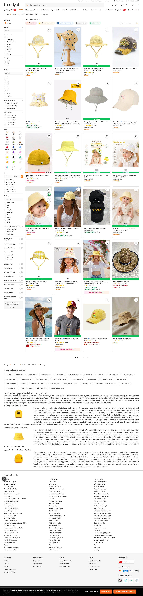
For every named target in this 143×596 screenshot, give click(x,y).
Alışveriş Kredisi (37, 564)
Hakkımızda (108, 1)
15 (83, 358)
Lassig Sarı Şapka (9, 511)
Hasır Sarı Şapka (9, 491)
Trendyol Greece (54, 540)
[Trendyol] (11, 5)
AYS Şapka (97, 525)
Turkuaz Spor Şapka (55, 501)
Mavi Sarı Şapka (10, 388)
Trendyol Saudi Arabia (101, 540)
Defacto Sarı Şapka (100, 503)
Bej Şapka (97, 530)
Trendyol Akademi (64, 567)
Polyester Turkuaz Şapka (12, 494)
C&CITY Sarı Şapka (10, 516)
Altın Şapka (52, 511)
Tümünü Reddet (105, 591)
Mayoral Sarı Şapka (53, 383)
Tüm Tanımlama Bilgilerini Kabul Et (124, 591)
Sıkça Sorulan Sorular (95, 561)
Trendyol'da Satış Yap (96, 1)
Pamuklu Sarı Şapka (41, 379)
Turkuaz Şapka (124, 383)
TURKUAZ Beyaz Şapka (101, 494)
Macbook (97, 547)
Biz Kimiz (6, 561)
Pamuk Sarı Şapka (11, 379)
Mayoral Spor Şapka (10, 535)
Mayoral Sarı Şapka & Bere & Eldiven (15, 523)
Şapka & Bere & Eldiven (26, 14)
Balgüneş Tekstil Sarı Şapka (58, 496)
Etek (50, 545)
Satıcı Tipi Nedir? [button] (16, 226)
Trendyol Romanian (10, 540)
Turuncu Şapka (86, 383)
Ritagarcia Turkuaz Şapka (102, 511)
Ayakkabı (97, 545)
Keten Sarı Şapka (26, 379)
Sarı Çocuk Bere (41, 388)
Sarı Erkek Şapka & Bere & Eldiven (15, 499)
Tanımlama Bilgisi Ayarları (90, 591)
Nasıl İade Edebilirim (94, 567)
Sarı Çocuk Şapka (11, 383)
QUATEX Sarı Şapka (10, 503)
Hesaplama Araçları (10, 550)
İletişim (6, 567)
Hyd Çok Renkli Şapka (11, 533)
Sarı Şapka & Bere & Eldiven (30, 365)
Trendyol (6, 14)
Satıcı (61, 557)
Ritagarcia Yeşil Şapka (56, 538)
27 (88, 358)
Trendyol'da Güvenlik (10, 569)
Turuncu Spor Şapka (10, 530)
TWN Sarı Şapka (54, 506)
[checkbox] (7, 133)
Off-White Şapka (114, 374)
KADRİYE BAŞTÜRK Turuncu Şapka (105, 538)
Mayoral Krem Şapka (55, 533)
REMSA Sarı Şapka (55, 523)
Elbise (6, 545)
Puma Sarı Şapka (54, 525)
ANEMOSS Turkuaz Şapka (102, 513)
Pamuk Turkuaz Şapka (56, 494)
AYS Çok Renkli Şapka (101, 520)
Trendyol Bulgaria (9, 542)
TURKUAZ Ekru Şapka (26, 388)
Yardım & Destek (119, 1)
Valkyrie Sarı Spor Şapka (102, 533)
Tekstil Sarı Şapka (55, 491)
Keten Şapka (20, 374)
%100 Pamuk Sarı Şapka (59, 379)
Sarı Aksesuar (15, 365)
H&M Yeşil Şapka (9, 506)
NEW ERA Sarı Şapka (100, 501)
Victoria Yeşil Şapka (100, 499)
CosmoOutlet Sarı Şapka (102, 518)
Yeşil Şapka (7, 496)
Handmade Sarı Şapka (57, 388)
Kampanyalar (36, 561)
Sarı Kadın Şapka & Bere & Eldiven (105, 383)
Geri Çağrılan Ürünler (10, 572)
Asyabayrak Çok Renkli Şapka (13, 528)
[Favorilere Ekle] (49, 30)
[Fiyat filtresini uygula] (22, 176)
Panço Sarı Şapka (99, 508)
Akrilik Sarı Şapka (100, 491)
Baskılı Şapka (32, 374)
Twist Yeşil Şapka (54, 535)
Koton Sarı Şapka (54, 503)
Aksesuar (14, 14)
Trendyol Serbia (54, 542)
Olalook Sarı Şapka (10, 525)
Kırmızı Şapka (53, 520)
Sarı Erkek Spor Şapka (37, 383)
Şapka (37, 14)
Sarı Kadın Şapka (92, 379)
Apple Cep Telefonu (55, 547)
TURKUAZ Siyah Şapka (11, 508)
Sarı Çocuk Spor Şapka (70, 383)
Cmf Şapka (60, 374)
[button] (13, 20)
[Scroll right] (137, 9)
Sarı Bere (23, 383)
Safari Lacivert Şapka (56, 528)
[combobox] (129, 23)
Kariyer (6, 564)
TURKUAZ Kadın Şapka (101, 496)
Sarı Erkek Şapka (107, 379)
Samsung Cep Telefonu (11, 547)
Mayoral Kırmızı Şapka (101, 528)
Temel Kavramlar (64, 564)
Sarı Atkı (51, 499)
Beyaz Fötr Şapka (88, 374)
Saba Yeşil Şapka (9, 518)
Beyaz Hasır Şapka (46, 374)
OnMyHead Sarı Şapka (11, 501)
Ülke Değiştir (122, 557)
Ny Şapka (8, 374)
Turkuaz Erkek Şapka (101, 506)
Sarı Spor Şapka (121, 379)
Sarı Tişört (101, 374)
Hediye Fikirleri (37, 567)
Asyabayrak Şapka (55, 518)
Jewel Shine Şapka (73, 374)
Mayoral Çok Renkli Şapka (102, 516)
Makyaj (96, 550)
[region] (71, 591)
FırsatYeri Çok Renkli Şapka (103, 535)
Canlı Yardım (92, 564)
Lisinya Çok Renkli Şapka (12, 538)
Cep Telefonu (98, 542)
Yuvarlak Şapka (128, 374)
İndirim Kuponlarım (83, 1)
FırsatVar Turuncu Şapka (57, 516)
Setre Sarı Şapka (99, 523)
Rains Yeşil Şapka (54, 513)
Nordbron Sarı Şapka (56, 508)
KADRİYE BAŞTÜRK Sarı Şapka (13, 513)
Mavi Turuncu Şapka (10, 520)
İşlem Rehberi (93, 569)
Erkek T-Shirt (53, 550)
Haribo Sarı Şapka (55, 530)
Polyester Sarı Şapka (77, 379)
